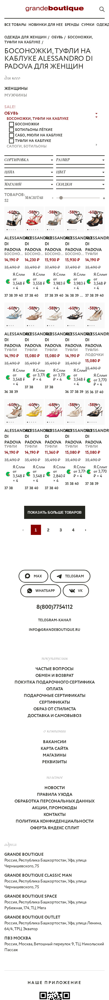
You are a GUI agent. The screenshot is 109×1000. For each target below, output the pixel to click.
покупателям (55, 658)
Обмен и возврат (54, 676)
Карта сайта (54, 749)
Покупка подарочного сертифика (55, 682)
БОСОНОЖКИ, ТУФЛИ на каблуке (38, 118)
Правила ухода (54, 795)
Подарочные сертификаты (54, 696)
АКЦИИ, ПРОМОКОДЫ (54, 808)
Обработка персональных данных (54, 801)
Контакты (55, 815)
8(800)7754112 (54, 607)
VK (80, 590)
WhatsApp (45, 590)
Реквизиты (54, 762)
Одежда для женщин (25, 37)
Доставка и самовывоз (54, 716)
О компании (55, 730)
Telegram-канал (54, 620)
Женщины (16, 89)
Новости (54, 788)
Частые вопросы (54, 669)
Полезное (55, 777)
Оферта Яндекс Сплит (54, 828)
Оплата (54, 689)
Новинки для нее (45, 24)
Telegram (74, 576)
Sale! (9, 107)
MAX (38, 576)
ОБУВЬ (57, 37)
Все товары (15, 24)
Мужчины (15, 95)
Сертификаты (54, 702)
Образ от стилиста (54, 709)
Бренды (72, 24)
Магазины (54, 755)
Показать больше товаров (55, 512)
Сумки (87, 24)
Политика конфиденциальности (55, 821)
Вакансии (54, 742)
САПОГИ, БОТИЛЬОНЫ (27, 146)
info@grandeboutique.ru (54, 629)
